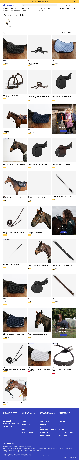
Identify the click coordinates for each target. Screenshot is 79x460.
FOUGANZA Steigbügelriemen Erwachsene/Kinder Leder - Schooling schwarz (38, 62)
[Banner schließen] (75, 1)
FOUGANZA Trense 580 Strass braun (36, 232)
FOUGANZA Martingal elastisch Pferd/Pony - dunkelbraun (13, 130)
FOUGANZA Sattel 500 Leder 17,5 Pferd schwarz (38, 300)
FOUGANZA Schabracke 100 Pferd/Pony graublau (62, 61)
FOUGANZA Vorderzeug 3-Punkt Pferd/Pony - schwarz (15, 197)
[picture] (15, 47)
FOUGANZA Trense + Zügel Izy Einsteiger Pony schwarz (15, 402)
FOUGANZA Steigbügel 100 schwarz (11, 95)
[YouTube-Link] (7, 426)
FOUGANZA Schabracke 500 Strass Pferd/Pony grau (39, 369)
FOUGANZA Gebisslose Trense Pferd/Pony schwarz (14, 164)
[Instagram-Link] (9, 426)
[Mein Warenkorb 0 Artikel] (74, 5)
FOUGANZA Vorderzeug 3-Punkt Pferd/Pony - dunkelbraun (37, 198)
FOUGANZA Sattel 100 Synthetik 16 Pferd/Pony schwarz (62, 97)
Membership (58, 8)
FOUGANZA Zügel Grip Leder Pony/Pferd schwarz (14, 369)
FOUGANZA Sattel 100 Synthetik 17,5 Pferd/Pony (38, 164)
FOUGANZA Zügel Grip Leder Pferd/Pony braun (13, 232)
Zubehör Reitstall (8, 26)
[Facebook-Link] (4, 426)
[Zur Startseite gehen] (8, 5)
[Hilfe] (69, 5)
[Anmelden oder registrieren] (71, 5)
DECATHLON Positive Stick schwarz (11, 264)
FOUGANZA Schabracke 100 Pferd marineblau (38, 131)
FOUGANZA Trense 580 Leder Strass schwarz (37, 334)
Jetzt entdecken (63, 334)
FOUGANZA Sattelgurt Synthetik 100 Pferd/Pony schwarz (62, 266)
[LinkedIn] (11, 426)
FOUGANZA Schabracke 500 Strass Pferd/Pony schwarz (13, 301)
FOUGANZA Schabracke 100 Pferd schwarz (12, 61)
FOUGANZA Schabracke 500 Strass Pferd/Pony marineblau (13, 335)
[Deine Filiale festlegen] (66, 5)
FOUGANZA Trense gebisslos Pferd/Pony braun (38, 265)
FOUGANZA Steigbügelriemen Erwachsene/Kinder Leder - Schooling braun (38, 97)
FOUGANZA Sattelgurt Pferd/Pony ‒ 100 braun (62, 300)
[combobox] (72, 32)
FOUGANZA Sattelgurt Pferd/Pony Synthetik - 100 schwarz (62, 370)
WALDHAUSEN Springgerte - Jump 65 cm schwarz (62, 196)
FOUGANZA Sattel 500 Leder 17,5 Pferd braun (61, 164)
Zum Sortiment (63, 232)
